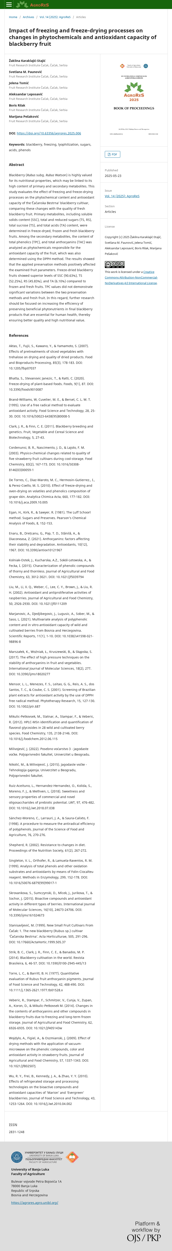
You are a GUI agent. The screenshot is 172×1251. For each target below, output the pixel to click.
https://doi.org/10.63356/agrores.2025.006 (49, 133)
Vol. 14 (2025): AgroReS (55, 17)
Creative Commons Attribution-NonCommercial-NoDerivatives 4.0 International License (131, 277)
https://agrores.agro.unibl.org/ (34, 1203)
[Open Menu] (8, 4)
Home (13, 17)
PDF (114, 154)
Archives (28, 17)
